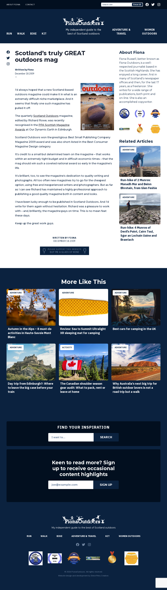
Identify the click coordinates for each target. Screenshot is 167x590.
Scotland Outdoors (46, 115)
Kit (44, 33)
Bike (33, 33)
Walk (21, 33)
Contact (30, 4)
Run (9, 33)
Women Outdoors (149, 31)
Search (137, 4)
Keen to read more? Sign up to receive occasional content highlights (83, 468)
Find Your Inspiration (83, 427)
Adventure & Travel (121, 31)
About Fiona (13, 4)
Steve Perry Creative (99, 575)
